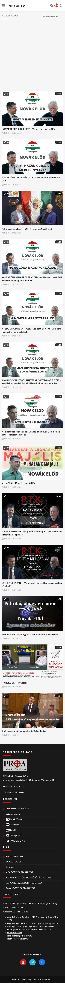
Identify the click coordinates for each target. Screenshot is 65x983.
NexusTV (16, 5)
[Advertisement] (32, 56)
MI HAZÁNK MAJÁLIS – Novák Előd (18, 483)
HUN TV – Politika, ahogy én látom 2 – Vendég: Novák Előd (30, 634)
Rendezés (50, 16)
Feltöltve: (12, 133)
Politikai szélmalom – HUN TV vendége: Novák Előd (27, 229)
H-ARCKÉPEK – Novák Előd (14, 682)
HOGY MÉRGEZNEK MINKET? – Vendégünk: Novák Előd (28, 129)
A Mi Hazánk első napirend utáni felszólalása (24, 731)
